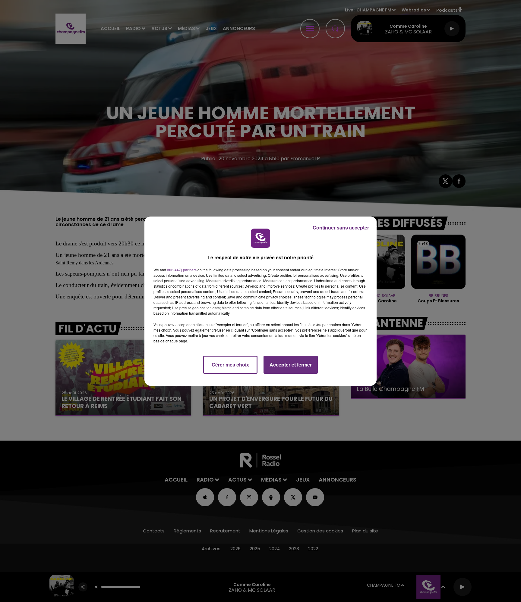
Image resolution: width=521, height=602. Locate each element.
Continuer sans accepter (341, 227)
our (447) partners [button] (182, 269)
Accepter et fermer (291, 364)
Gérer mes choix (230, 364)
